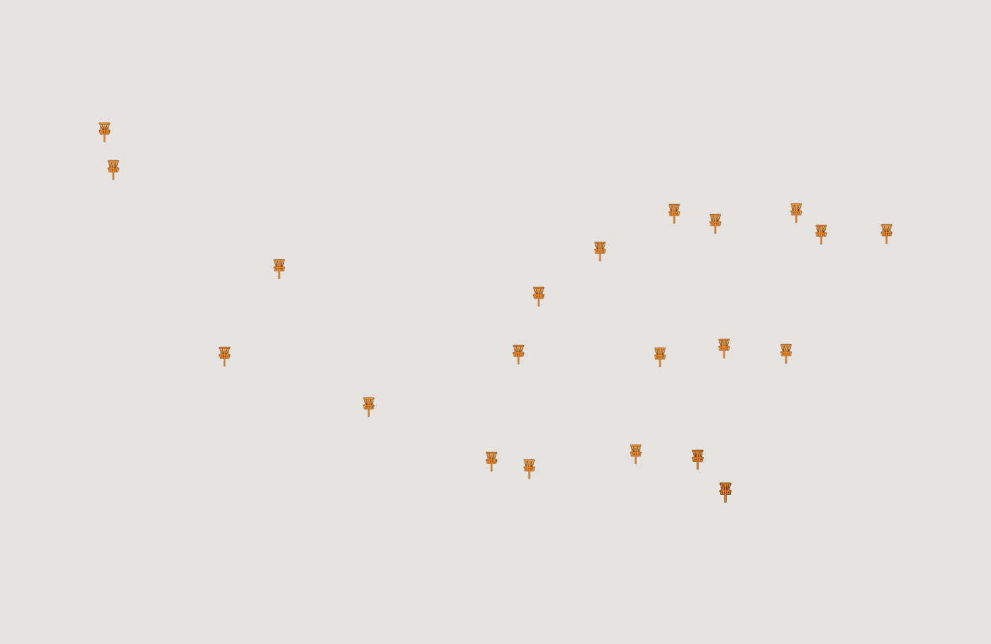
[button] (697, 459)
